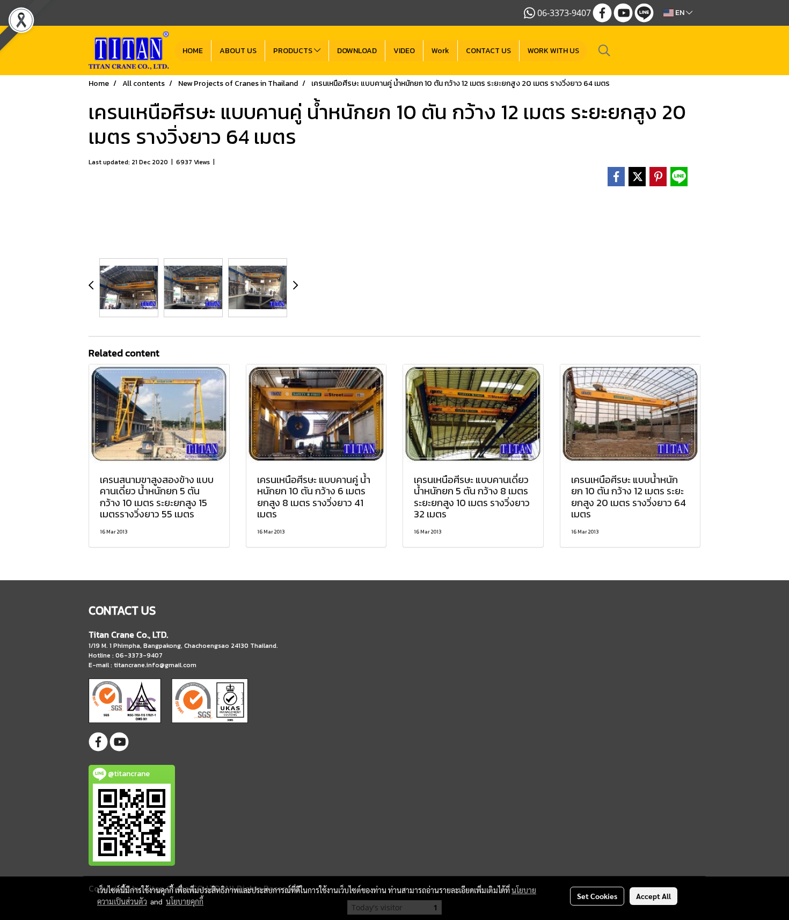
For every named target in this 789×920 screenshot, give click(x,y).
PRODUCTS (293, 50)
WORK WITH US (553, 50)
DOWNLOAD (357, 50)
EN (680, 12)
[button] (604, 50)
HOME (192, 50)
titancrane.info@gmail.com (155, 665)
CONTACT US (488, 50)
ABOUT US (238, 50)
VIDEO (404, 50)
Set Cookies (597, 896)
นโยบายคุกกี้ (184, 901)
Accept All (653, 896)
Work (440, 50)
